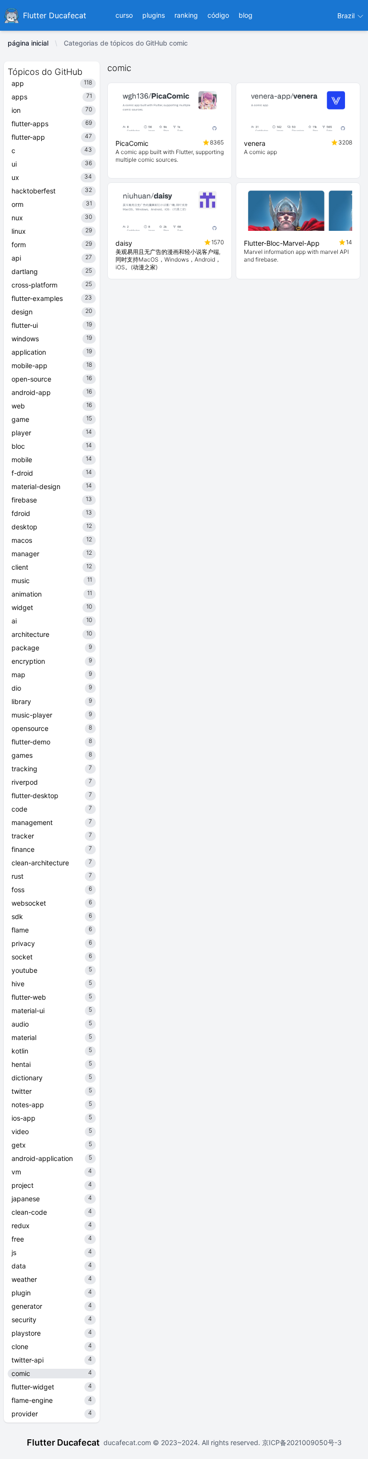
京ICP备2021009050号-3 (301, 1442)
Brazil (346, 16)
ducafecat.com (128, 1442)
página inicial (28, 43)
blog (246, 15)
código (218, 15)
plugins (153, 15)
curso (124, 15)
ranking (186, 15)
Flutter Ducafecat (63, 1442)
